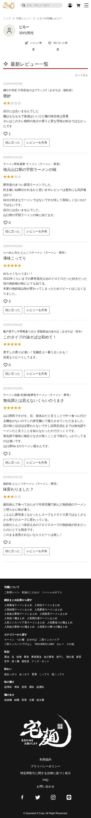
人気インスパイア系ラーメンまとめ (24, 622)
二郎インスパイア (49, 639)
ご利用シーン (11, 592)
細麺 (16, 699)
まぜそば (32, 639)
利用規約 (45, 759)
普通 (34, 674)
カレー (60, 644)
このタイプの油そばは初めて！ (30, 337)
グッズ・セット (40, 661)
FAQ (45, 780)
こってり (44, 674)
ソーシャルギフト (52, 592)
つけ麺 (20, 639)
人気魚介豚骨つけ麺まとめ (19, 626)
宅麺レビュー (23, 18)
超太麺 (40, 699)
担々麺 (15, 661)
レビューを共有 (36, 142)
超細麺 (8, 699)
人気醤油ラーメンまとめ (18, 605)
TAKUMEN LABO (44, 644)
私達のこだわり (31, 592)
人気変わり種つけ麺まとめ (52, 626)
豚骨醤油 (36, 656)
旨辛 (6, 661)
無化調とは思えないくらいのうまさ (33, 400)
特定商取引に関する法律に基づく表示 (45, 773)
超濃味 (40, 686)
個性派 (25, 661)
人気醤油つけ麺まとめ (60, 622)
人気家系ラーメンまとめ (54, 613)
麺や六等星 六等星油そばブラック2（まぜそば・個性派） (38, 90)
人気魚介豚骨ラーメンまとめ (20, 613)
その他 (70, 644)
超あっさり (10, 674)
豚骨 (26, 656)
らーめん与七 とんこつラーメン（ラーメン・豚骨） (35, 252)
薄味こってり (14, 258)
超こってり (58, 674)
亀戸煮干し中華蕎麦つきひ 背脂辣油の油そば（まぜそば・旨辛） (43, 331)
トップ (7, 18)
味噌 (19, 656)
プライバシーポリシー (45, 766)
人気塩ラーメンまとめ (47, 605)
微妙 (7, 96)
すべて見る (81, 75)
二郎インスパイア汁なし (18, 644)
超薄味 (8, 686)
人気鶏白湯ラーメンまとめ (42, 618)
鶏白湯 (70, 656)
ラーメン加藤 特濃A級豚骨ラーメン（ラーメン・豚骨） (37, 394)
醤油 (6, 656)
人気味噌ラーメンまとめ (18, 609)
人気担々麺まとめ (14, 618)
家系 (78, 656)
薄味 (16, 686)
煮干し (60, 656)
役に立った (12, 142)
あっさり (24, 674)
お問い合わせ (45, 786)
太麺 (31, 699)
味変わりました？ (18, 489)
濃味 (31, 686)
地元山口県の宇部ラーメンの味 (30, 170)
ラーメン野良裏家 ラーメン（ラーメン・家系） (32, 164)
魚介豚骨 (49, 656)
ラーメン (9, 639)
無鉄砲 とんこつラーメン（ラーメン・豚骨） (31, 483)
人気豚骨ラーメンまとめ (48, 609)
